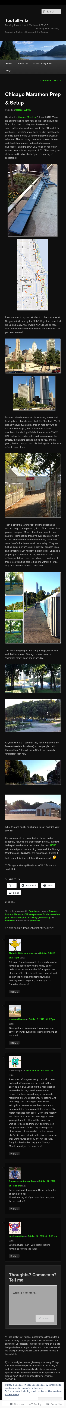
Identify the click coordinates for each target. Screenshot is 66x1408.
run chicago (45, 917)
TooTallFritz (16, 20)
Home (9, 63)
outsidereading (16, 1236)
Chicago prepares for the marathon (42, 914)
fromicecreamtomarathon (22, 1181)
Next (57, 80)
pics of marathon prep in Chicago (21, 917)
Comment (44, 1318)
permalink (35, 920)
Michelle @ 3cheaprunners (22, 953)
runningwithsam (17, 1019)
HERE (53, 845)
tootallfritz (10, 920)
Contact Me (22, 63)
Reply (14, 991)
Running (33, 911)
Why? (8, 70)
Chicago (53, 911)
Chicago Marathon (27, 117)
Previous (45, 80)
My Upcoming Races (43, 63)
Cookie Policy (12, 1394)
